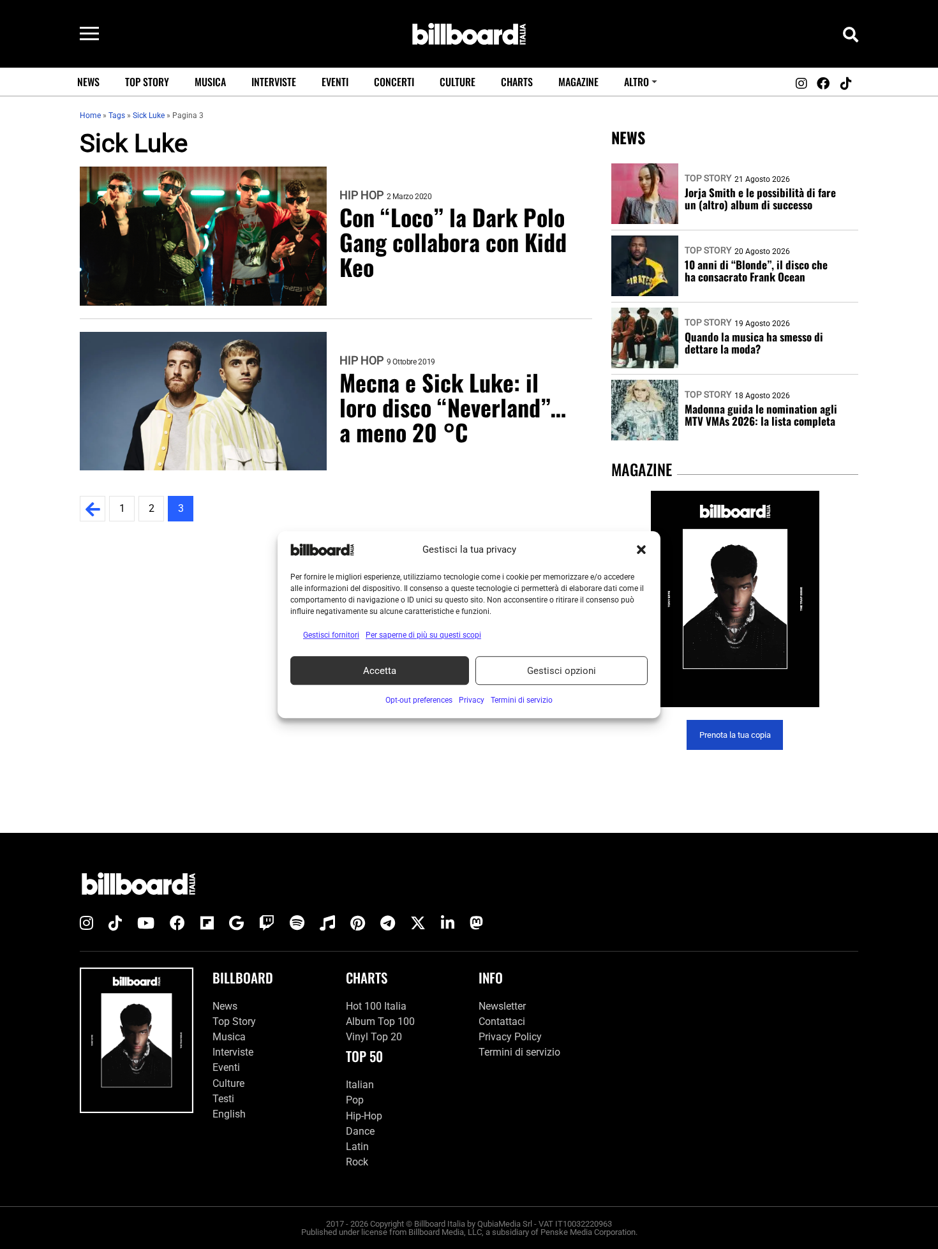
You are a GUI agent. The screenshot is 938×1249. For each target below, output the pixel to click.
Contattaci (502, 1021)
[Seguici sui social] (800, 83)
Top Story (147, 81)
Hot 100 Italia (376, 1006)
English (229, 1114)
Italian (360, 1085)
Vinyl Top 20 (374, 1037)
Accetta (379, 671)
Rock (357, 1162)
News (88, 81)
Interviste (273, 81)
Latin (357, 1147)
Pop (355, 1100)
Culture (457, 81)
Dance (360, 1131)
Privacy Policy (510, 1037)
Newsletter (502, 1006)
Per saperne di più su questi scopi (423, 635)
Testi (223, 1099)
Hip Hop (361, 195)
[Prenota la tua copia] (734, 599)
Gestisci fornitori (331, 635)
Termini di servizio (519, 1052)
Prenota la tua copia (735, 735)
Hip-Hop (364, 1116)
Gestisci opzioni (561, 671)
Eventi (335, 81)
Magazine (578, 81)
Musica (210, 81)
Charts (517, 81)
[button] (641, 549)
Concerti (394, 81)
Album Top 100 (380, 1021)
